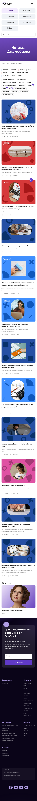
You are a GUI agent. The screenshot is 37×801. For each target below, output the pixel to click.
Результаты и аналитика (9, 85)
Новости (30, 85)
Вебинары (27, 16)
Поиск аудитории (21, 79)
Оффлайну (6, 91)
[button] (32, 3)
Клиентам (27, 22)
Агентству (14, 91)
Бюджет (21, 82)
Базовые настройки (8, 79)
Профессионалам (8, 94)
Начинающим (24, 91)
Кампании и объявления (9, 82)
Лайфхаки (22, 85)
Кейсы (9, 28)
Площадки (10, 16)
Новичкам (10, 22)
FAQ (10, 88)
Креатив (29, 82)
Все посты (27, 11)
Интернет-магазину (20, 88)
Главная (10, 11)
